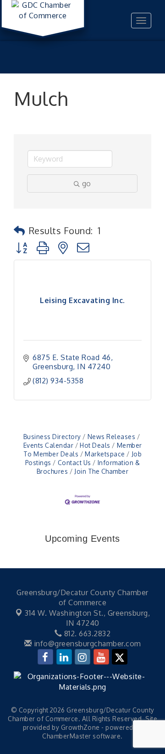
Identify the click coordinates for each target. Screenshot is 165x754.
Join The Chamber (101, 471)
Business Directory (52, 436)
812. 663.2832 (86, 633)
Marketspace (105, 454)
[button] (19, 230)
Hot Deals (95, 445)
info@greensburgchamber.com (86, 643)
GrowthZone (80, 727)
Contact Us (74, 462)
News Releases (111, 436)
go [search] (86, 183)
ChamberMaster (66, 736)
